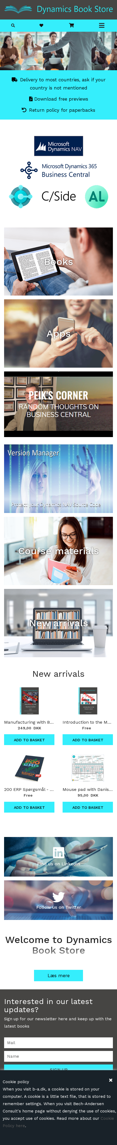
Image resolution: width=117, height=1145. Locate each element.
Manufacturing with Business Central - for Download (29, 722)
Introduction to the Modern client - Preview (88, 722)
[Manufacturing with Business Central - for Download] (29, 701)
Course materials (58, 551)
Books (58, 262)
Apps (59, 333)
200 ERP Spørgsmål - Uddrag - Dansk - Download (29, 789)
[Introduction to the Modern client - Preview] (88, 701)
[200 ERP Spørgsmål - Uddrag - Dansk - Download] (29, 768)
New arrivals (58, 623)
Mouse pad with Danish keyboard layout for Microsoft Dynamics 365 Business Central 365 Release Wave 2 (88, 789)
